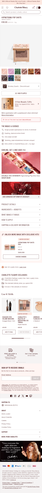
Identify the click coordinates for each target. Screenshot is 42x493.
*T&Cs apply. (5, 385)
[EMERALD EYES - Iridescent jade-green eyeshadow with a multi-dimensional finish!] (18, 72)
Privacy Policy (7, 390)
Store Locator (6, 414)
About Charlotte (7, 417)
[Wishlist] (7, 7)
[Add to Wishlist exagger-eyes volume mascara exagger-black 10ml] (14, 300)
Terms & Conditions (26, 482)
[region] (21, 247)
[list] (21, 46)
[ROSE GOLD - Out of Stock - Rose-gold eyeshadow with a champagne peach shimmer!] (24, 72)
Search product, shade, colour (16, 12)
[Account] (33, 7)
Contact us (13, 479)
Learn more (22, 267)
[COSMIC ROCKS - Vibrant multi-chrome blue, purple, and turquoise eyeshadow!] (11, 78)
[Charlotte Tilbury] (21, 7)
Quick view (21, 252)
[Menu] (2, 7)
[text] (24, 332)
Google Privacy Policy (33, 486)
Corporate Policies (7, 484)
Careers (4, 420)
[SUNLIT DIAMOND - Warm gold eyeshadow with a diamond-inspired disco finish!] (31, 72)
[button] (4, 12)
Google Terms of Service (11, 488)
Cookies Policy (6, 427)
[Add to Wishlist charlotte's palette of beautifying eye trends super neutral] (29, 300)
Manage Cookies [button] (18, 484)
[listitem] (21, 46)
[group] (8, 317)
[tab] (18, 362)
